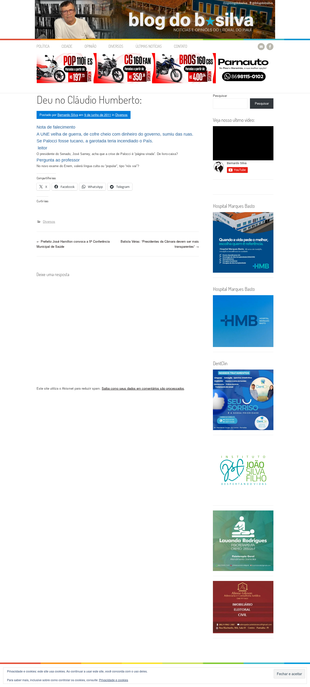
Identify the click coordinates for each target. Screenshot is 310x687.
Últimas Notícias (149, 46)
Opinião (90, 46)
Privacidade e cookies (113, 680)
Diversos (115, 46)
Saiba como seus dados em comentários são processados (143, 388)
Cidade (67, 46)
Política (43, 46)
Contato (180, 46)
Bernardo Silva (67, 114)
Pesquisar (220, 95)
